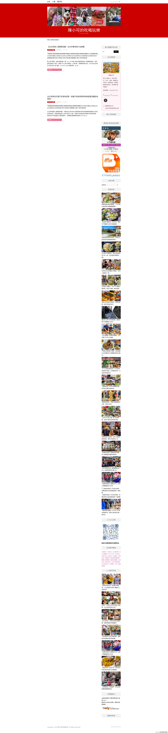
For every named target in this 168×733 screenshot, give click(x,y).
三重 (53, 1)
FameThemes (119, 726)
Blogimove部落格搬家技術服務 (161, 732)
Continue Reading (56, 69)
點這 (105, 87)
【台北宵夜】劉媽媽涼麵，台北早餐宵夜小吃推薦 (66, 47)
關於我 (59, 1)
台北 (48, 1)
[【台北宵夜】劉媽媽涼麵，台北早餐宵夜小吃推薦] (72, 55)
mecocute (59, 49)
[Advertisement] (72, 85)
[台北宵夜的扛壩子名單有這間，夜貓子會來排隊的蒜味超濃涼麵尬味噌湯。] (72, 107)
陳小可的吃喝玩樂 (84, 30)
